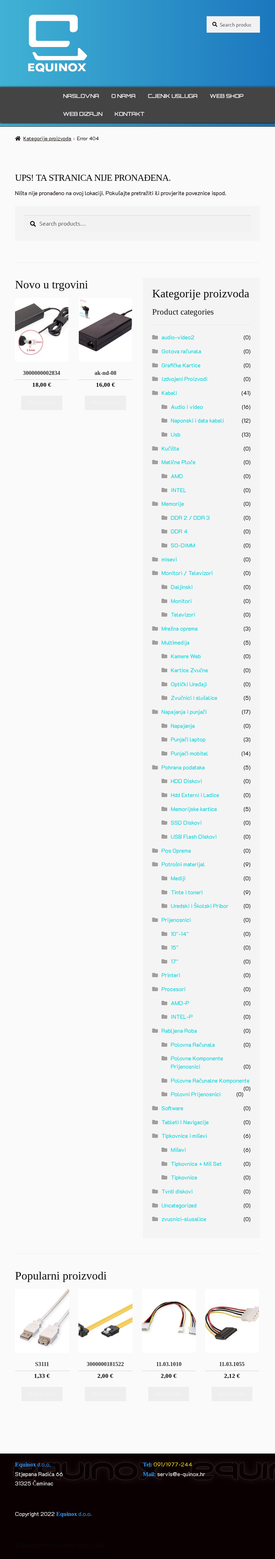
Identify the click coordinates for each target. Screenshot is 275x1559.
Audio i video (187, 406)
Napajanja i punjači (184, 711)
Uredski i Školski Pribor (199, 905)
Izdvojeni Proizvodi (184, 378)
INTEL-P (182, 1016)
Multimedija (175, 642)
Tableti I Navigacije (185, 1122)
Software (172, 1108)
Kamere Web (186, 656)
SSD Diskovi (186, 822)
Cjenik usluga (173, 96)
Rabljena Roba (179, 1030)
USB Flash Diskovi (194, 836)
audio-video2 (177, 337)
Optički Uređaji (189, 684)
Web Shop (226, 96)
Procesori (173, 989)
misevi (169, 559)
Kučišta (170, 448)
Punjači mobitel (189, 753)
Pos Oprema (176, 850)
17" (174, 961)
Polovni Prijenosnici (196, 1094)
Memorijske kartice (194, 809)
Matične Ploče (178, 462)
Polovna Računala (193, 1044)
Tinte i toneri (187, 892)
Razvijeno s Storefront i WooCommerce (63, 1554)
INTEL (179, 490)
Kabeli (169, 392)
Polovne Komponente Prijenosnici (197, 1062)
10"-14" (180, 933)
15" (174, 947)
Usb (175, 434)
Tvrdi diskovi (177, 1191)
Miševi (178, 1149)
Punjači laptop (188, 739)
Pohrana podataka (183, 767)
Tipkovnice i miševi (184, 1135)
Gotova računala (181, 351)
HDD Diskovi (186, 781)
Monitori (181, 600)
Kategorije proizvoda (47, 138)
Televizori (183, 614)
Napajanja (183, 725)
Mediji (178, 878)
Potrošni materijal (183, 864)
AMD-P (180, 1003)
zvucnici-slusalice (183, 1219)
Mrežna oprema (179, 628)
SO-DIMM (183, 545)
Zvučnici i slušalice (194, 697)
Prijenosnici (176, 919)
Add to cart (41, 402)
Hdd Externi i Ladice (195, 795)
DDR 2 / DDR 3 (190, 517)
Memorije (172, 503)
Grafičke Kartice (181, 365)
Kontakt (129, 113)
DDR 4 (179, 531)
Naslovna (81, 96)
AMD (177, 476)
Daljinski (182, 586)
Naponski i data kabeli (197, 420)
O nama (123, 96)
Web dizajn (82, 113)
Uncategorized (179, 1205)
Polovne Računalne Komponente (210, 1080)
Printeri (170, 975)
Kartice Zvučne (189, 670)
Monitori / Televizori (187, 572)
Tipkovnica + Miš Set (196, 1163)
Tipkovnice (184, 1177)
